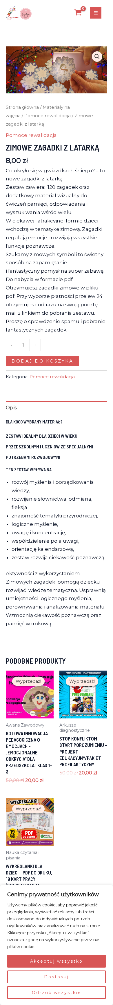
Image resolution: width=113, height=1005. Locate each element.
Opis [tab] (11, 407)
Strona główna (22, 107)
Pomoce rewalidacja (47, 115)
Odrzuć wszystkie (56, 992)
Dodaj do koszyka (42, 361)
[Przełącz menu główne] (95, 13)
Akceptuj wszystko (56, 961)
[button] (97, 56)
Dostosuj (56, 976)
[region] (56, 945)
